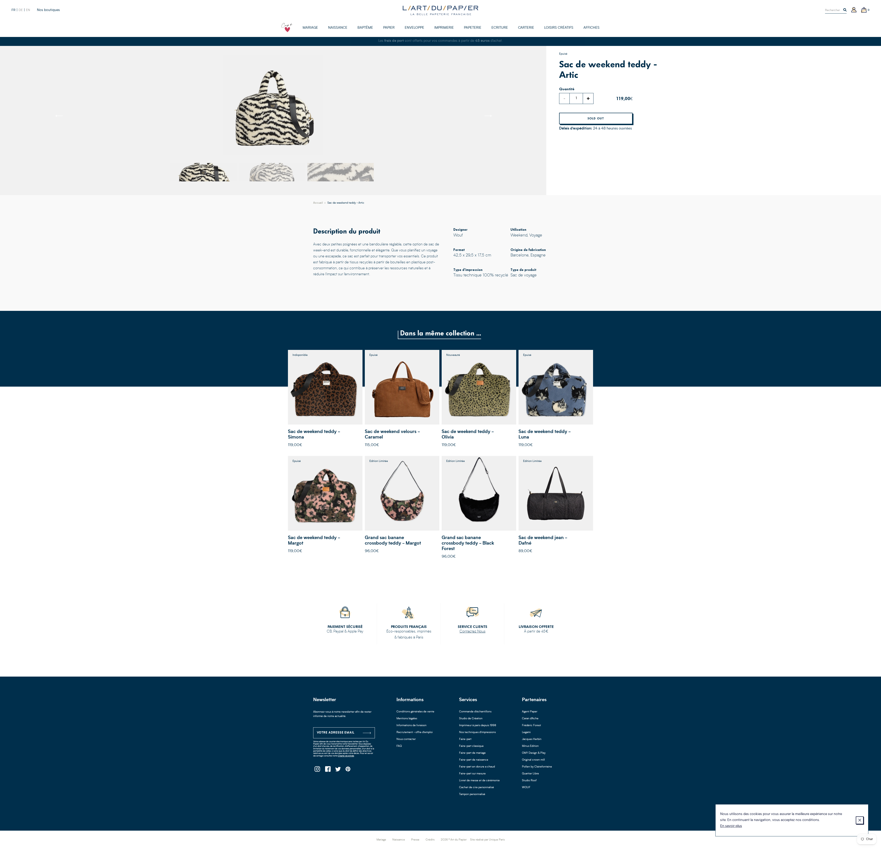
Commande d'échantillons (475, 711)
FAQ (399, 746)
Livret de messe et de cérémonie (479, 780)
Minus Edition (530, 746)
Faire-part (465, 739)
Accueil (318, 203)
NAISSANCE (337, 28)
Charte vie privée (346, 756)
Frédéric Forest (531, 725)
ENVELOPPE (414, 28)
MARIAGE (310, 28)
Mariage (381, 839)
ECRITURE (499, 28)
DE (21, 10)
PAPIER (389, 28)
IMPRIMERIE (444, 28)
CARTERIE (526, 28)
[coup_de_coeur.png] (287, 27)
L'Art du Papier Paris (440, 10)
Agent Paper (529, 711)
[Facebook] (327, 770)
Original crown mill (533, 760)
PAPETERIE (472, 28)
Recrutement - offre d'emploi (414, 732)
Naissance (398, 839)
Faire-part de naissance (473, 760)
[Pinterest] (348, 770)
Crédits (430, 839)
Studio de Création (470, 718)
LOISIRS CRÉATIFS (558, 28)
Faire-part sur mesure (472, 773)
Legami (526, 732)
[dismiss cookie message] (860, 820)
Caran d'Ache (530, 718)
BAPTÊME (365, 28)
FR (13, 10)
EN (28, 10)
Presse (415, 839)
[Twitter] (338, 770)
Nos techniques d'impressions (477, 732)
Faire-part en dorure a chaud (477, 766)
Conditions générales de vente (415, 711)
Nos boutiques (48, 10)
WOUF (526, 787)
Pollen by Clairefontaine (537, 766)
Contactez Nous (472, 631)
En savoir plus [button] (731, 826)
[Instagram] (317, 770)
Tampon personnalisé (472, 794)
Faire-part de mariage (472, 753)
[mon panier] (864, 10)
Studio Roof (529, 780)
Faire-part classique (471, 746)
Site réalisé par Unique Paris (487, 839)
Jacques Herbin (531, 739)
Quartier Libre (530, 773)
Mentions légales (406, 718)
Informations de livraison (411, 725)
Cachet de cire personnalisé (476, 787)
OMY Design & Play (534, 753)
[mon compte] (854, 10)
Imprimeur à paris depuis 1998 (477, 725)
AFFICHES (591, 28)
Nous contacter (406, 739)
